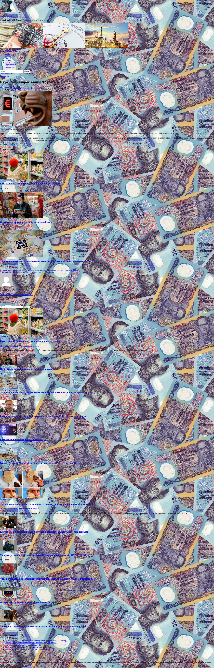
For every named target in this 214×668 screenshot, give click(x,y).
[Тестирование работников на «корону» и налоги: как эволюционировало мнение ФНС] (21, 497)
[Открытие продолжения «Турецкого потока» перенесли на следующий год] (8, 458)
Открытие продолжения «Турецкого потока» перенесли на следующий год (40, 463)
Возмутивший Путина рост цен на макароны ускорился (30, 183)
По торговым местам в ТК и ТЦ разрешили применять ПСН (30, 649)
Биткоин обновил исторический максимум (23, 439)
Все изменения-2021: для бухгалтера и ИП (23, 645)
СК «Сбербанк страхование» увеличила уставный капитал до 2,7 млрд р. (36, 640)
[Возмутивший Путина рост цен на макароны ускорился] (21, 179)
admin (15, 88)
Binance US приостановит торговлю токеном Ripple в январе (30, 643)
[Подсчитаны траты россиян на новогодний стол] (21, 217)
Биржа (7, 54)
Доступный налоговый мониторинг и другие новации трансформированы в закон (44, 626)
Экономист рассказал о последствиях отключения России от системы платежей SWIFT (47, 261)
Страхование (10, 65)
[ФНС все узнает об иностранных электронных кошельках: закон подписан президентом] (8, 574)
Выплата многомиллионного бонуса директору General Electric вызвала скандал (43, 416)
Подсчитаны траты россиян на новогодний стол (26, 222)
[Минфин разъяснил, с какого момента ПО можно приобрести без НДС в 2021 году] (8, 550)
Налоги (8, 60)
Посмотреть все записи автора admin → (16, 295)
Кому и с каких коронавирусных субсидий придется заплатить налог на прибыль (44, 531)
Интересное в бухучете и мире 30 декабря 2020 (25, 602)
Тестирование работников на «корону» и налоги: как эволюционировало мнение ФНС (47, 504)
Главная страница (12, 51)
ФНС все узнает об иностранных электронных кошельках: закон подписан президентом (47, 578)
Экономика (9, 67)
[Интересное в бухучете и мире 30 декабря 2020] (8, 598)
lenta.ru (12, 144)
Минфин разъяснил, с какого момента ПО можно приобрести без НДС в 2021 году (44, 555)
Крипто (8, 58)
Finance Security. (6, 16)
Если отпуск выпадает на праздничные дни (23, 647)
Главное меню (6, 74)
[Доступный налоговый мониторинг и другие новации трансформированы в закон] (8, 621)
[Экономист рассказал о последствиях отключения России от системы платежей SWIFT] (21, 256)
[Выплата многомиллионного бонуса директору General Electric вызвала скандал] (8, 411)
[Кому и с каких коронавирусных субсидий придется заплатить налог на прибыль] (8, 527)
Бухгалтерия (10, 56)
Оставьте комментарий (29, 88)
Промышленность (12, 62)
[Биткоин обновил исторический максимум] (8, 435)
